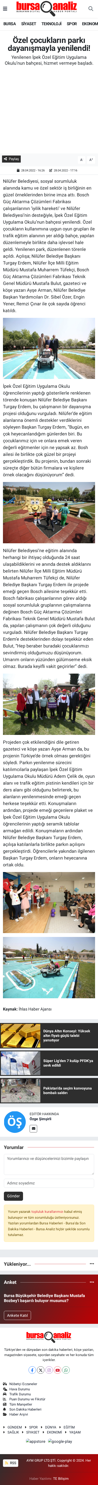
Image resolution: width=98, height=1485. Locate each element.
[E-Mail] (33, 1128)
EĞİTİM (69, 1427)
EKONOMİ (54, 1432)
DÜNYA (50, 1427)
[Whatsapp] (66, 1370)
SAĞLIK (13, 1432)
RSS (12, 1463)
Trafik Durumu (20, 1394)
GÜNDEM (15, 1427)
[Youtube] (57, 1370)
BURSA (9, 23)
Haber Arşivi (18, 1414)
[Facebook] (32, 1370)
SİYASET (28, 23)
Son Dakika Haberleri (25, 1409)
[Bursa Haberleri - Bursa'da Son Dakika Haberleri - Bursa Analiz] (47, 9)
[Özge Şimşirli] (15, 1121)
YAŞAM (75, 1432)
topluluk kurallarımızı (47, 1212)
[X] (40, 1370)
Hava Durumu (19, 1389)
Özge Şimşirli (40, 1119)
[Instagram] (49, 1370)
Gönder (13, 1196)
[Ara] (90, 9)
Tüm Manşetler (20, 1404)
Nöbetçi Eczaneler (23, 1384)
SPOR (72, 23)
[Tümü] (92, 1264)
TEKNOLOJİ (51, 23)
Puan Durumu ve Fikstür (27, 1399)
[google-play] (60, 1442)
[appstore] (36, 1442)
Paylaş (14, 159)
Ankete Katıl (17, 1315)
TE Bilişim (61, 1479)
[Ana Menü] (5, 9)
